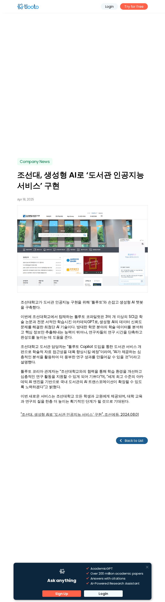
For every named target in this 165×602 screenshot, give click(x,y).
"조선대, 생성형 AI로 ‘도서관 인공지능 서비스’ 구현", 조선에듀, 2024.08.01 (80, 414)
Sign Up (61, 593)
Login (109, 6)
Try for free (134, 6)
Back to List (134, 440)
